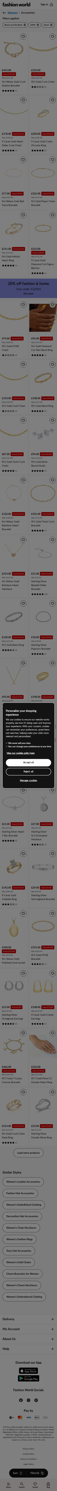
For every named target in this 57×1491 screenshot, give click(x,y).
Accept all (28, 762)
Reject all (28, 771)
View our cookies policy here (21, 753)
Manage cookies (28, 781)
